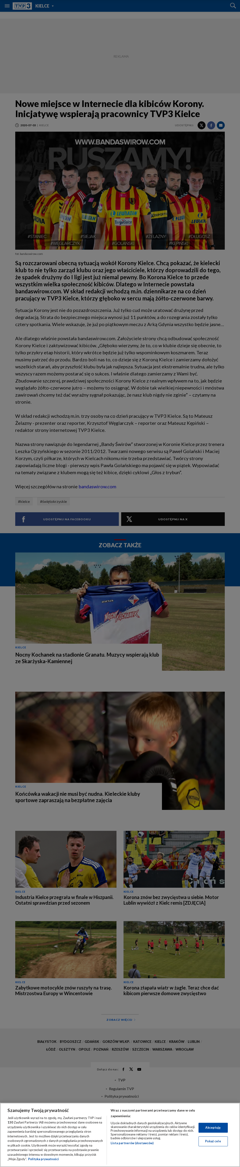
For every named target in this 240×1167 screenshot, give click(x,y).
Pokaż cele (213, 1141)
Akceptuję (213, 1127)
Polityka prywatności (43, 1159)
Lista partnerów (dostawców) (132, 1143)
